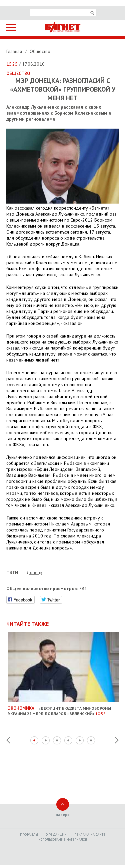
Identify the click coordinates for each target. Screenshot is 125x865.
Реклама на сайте (89, 834)
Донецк (34, 572)
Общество (40, 51)
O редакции (56, 834)
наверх (62, 814)
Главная (14, 51)
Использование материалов (62, 839)
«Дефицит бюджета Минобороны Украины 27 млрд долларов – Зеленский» (59, 710)
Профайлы (29, 834)
